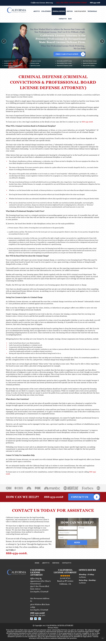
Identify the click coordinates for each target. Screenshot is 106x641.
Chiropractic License (35, 61)
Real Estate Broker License (90, 61)
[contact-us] (84, 497)
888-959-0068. (17, 553)
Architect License (8, 63)
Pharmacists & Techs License (64, 63)
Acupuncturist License (9, 61)
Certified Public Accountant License (13, 65)
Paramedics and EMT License (64, 61)
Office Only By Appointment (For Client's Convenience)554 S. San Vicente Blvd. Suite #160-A (40, 583)
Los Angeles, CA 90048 (39, 592)
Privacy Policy (53, 628)
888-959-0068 (95, 3)
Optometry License (35, 65)
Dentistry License (34, 63)
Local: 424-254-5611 (37, 615)
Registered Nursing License (90, 63)
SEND (77, 542)
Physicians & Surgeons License (64, 65)
